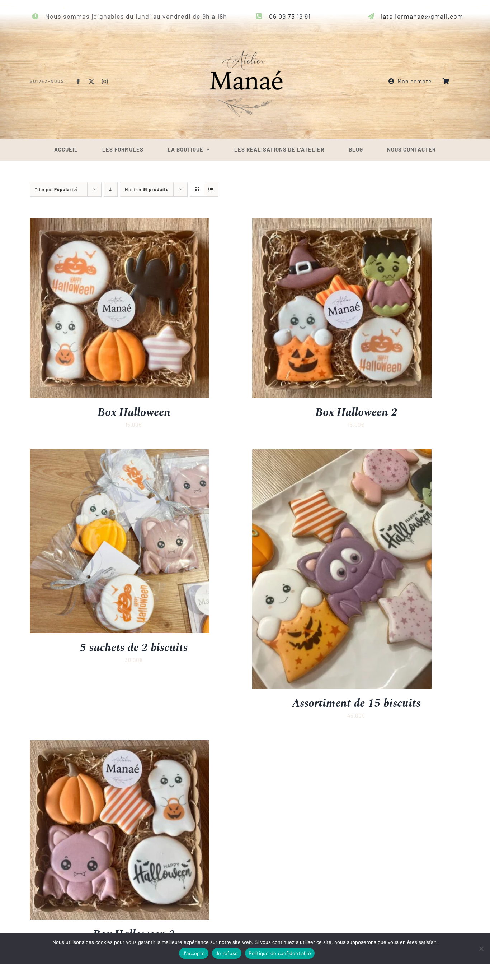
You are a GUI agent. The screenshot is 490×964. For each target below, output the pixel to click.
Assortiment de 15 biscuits (356, 703)
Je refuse (227, 953)
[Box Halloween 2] (342, 223)
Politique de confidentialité (280, 953)
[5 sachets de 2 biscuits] (119, 454)
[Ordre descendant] (111, 189)
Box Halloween (134, 412)
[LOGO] (245, 32)
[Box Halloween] (119, 223)
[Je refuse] (481, 948)
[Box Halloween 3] (119, 745)
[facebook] (78, 81)
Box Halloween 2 (356, 412)
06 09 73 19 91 (290, 16)
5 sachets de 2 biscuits (134, 648)
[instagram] (105, 81)
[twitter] (92, 81)
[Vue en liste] (211, 189)
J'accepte (194, 953)
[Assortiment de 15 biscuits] (342, 454)
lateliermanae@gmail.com (422, 16)
